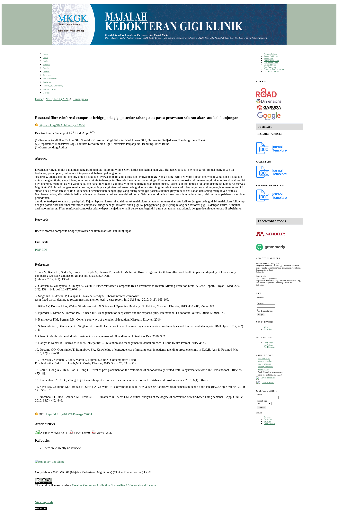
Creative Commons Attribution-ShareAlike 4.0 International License (114, 485)
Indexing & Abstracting (53, 86)
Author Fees (268, 58)
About (45, 58)
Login (45, 61)
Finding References (265, 367)
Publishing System (271, 71)
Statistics (47, 82)
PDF (38, 249)
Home (45, 54)
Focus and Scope (270, 54)
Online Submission (271, 60)
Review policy (263, 369)
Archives (46, 75)
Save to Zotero (268, 382)
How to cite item (264, 364)
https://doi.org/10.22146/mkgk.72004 (62, 125)
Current (46, 72)
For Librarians (269, 347)
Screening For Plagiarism (274, 69)
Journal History (50, 89)
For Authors (268, 345)
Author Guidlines (271, 56)
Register (46, 65)
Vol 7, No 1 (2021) (57, 99)
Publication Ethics (271, 63)
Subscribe (267, 329)
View (266, 327)
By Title (267, 421)
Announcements (50, 79)
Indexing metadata (265, 361)
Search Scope (262, 401)
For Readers (268, 343)
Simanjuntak (80, 99)
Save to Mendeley (268, 378)
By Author (268, 419)
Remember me (266, 311)
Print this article (264, 358)
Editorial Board (270, 65)
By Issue (267, 417)
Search (46, 68)
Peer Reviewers (270, 67)
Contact (46, 93)
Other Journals (269, 423)
